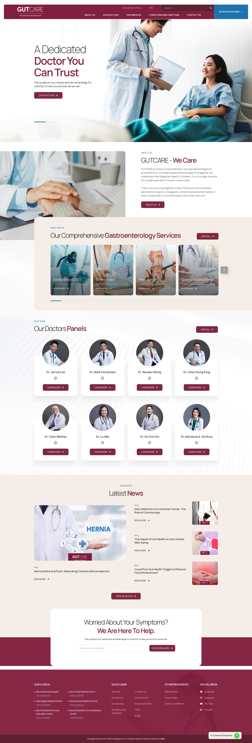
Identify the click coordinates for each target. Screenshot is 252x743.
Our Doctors (111, 15)
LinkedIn (208, 709)
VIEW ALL (206, 236)
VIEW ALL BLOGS (124, 596)
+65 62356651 (76, 717)
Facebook (209, 691)
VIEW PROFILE (55, 353)
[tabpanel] (126, 71)
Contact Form (141, 697)
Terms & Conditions (174, 703)
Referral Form (171, 691)
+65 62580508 (43, 695)
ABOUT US (151, 204)
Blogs (137, 715)
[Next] (224, 270)
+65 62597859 (43, 705)
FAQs (137, 709)
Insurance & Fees (131, 7)
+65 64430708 (77, 695)
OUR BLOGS (126, 485)
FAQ (151, 7)
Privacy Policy (171, 697)
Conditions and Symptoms (164, 15)
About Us (90, 15)
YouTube (208, 703)
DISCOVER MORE (160, 648)
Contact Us (194, 15)
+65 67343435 (43, 717)
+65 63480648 (77, 705)
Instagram (209, 697)
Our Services (133, 15)
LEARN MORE (54, 387)
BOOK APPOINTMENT (230, 11)
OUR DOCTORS (46, 95)
